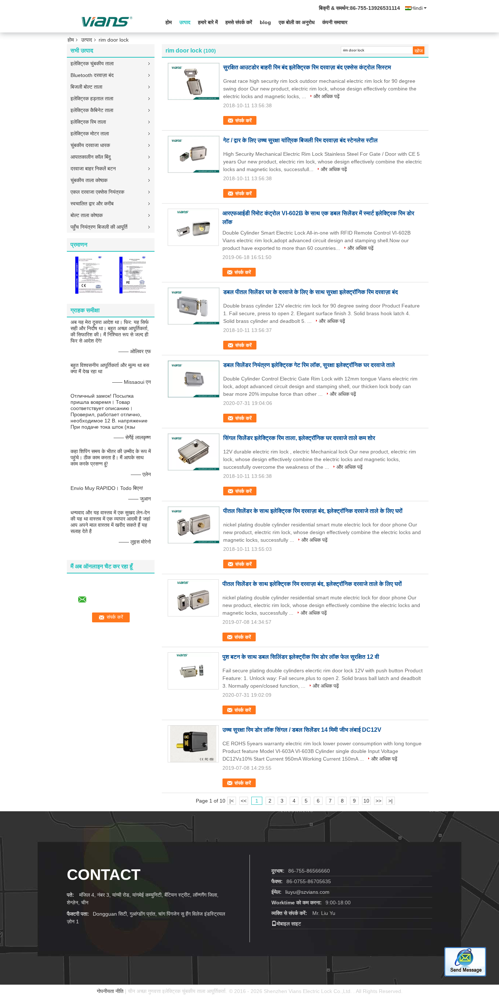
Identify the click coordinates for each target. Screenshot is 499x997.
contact (104, 874)
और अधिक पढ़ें (326, 96)
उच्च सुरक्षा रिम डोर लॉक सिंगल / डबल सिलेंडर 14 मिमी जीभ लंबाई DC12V (301, 730)
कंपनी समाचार (334, 22)
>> (378, 801)
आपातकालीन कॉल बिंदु (91, 157)
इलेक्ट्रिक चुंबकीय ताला (92, 63)
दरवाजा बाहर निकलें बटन (93, 168)
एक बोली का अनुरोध (297, 22)
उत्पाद (184, 22)
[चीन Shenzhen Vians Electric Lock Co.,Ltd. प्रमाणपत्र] (89, 275)
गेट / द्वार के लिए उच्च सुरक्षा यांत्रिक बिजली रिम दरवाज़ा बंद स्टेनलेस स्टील (300, 140)
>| (390, 801)
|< (231, 801)
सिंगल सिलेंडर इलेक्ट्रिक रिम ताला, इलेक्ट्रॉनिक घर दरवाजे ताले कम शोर (299, 438)
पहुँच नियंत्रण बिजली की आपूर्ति (99, 227)
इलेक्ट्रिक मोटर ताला (90, 133)
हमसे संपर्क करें (238, 22)
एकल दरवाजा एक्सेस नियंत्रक (97, 192)
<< (244, 801)
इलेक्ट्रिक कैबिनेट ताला (92, 110)
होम (168, 22)
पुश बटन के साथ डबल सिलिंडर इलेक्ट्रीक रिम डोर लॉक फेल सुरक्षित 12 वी (300, 657)
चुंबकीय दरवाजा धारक (90, 145)
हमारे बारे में (208, 22)
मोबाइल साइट (289, 924)
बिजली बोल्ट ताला (86, 87)
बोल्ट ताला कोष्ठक (87, 215)
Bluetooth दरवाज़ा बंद (92, 75)
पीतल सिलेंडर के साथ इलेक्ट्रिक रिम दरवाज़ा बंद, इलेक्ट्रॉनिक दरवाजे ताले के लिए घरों (313, 511)
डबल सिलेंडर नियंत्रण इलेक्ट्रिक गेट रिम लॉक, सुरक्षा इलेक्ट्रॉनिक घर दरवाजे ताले (309, 365)
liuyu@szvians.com (307, 892)
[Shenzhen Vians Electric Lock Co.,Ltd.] (107, 21)
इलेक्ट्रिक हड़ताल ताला (92, 98)
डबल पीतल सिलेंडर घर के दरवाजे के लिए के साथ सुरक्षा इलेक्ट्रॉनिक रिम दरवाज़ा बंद (310, 292)
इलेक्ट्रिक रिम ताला (88, 122)
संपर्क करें (243, 120)
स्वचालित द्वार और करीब (92, 203)
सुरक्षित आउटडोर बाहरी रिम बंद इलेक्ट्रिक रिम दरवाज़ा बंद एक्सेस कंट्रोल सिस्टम (307, 67)
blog (265, 22)
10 (366, 801)
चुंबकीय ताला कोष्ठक (89, 180)
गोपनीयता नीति (110, 991)
